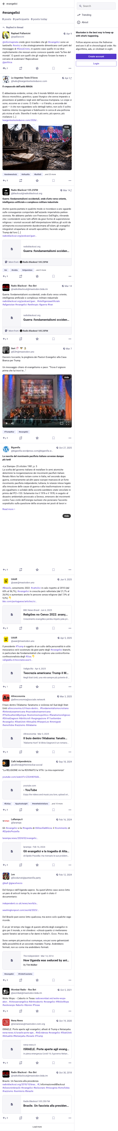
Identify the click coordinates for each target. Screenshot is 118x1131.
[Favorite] (37, 68)
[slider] (37, 419)
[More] (70, 68)
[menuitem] (37, 401)
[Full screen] (67, 423)
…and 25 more (50, 174)
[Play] (6, 423)
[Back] (3, 4)
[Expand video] (61, 423)
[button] (37, 401)
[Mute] (12, 423)
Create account (96, 56)
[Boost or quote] (21, 68)
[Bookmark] (53, 68)
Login (96, 63)
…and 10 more (57, 804)
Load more (37, 1127)
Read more (8, 509)
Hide (66, 127)
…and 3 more (40, 270)
